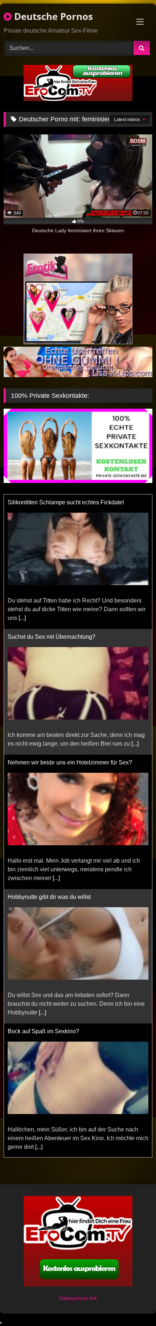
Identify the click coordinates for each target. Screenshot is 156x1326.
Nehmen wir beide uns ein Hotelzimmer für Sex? (70, 762)
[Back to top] (133, 1304)
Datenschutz (74, 1298)
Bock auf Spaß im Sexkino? (43, 1031)
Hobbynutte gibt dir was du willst (49, 897)
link (93, 1298)
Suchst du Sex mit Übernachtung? (51, 637)
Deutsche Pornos (52, 16)
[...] (22, 618)
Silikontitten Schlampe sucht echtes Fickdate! (66, 502)
